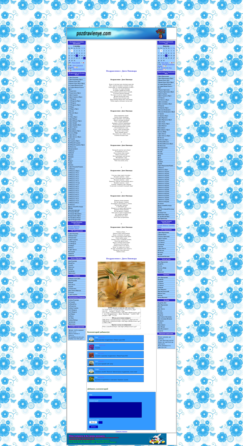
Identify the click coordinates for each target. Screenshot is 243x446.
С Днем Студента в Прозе (75, 97)
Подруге (70, 160)
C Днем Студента (73, 239)
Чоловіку (160, 153)
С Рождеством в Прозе (74, 93)
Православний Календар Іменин (165, 206)
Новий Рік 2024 (162, 303)
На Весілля (161, 137)
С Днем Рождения (73, 77)
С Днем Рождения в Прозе (75, 79)
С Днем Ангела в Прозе (74, 137)
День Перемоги (162, 289)
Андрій (159, 225)
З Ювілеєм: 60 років (163, 193)
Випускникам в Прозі (164, 129)
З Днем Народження (163, 76)
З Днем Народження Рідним (165, 165)
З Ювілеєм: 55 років (163, 191)
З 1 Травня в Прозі (163, 115)
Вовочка (160, 295)
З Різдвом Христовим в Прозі (166, 92)
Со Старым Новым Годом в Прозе (76, 88)
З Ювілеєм (161, 167)
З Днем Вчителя (162, 125)
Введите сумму (94, 420)
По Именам (71, 204)
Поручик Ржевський (163, 291)
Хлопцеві (160, 161)
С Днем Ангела (72, 135)
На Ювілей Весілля (163, 141)
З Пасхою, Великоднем (164, 109)
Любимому (71, 151)
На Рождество (72, 306)
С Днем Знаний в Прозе (74, 125)
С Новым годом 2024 (74, 278)
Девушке (70, 164)
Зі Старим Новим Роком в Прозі (165, 87)
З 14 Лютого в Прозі (163, 100)
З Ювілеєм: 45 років (163, 187)
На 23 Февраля (72, 312)
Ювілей (160, 270)
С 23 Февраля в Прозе (74, 105)
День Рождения (72, 261)
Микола (165, 225)
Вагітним (160, 313)
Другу (70, 158)
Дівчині (160, 163)
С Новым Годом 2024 (74, 81)
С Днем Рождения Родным (75, 166)
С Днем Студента (73, 95)
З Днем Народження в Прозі (165, 78)
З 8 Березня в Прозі (163, 107)
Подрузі (160, 159)
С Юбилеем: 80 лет (73, 202)
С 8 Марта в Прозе (73, 109)
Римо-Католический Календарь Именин (73, 210)
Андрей (70, 226)
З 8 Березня (161, 105)
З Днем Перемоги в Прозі (165, 119)
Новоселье (71, 267)
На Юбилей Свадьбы (74, 143)
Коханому (160, 149)
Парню (70, 162)
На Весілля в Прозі (163, 139)
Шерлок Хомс (161, 293)
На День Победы (73, 320)
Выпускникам (72, 129)
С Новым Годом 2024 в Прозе (76, 83)
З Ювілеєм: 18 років (163, 173)
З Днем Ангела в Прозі (164, 135)
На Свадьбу (71, 139)
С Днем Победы (72, 119)
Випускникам (161, 127)
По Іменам (161, 203)
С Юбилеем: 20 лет (73, 176)
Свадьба (70, 265)
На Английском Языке (74, 217)
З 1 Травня (161, 113)
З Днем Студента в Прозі (164, 96)
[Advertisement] (121, 14)
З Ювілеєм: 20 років (163, 175)
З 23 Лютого (161, 242)
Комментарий (93, 401)
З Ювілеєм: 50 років (163, 189)
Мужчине (70, 155)
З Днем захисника (163, 101)
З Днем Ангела (162, 133)
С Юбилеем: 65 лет (73, 196)
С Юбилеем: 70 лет (73, 198)
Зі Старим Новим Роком (164, 84)
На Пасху (71, 247)
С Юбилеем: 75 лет (73, 200)
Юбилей (70, 269)
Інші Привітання (162, 218)
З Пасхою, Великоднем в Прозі (166, 111)
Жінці (159, 155)
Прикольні (161, 272)
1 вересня (160, 331)
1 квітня (160, 323)
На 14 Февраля (72, 310)
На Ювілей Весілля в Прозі (165, 143)
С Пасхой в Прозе (73, 113)
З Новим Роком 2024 (163, 80)
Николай (76, 226)
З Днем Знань (161, 121)
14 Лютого (161, 283)
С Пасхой (71, 111)
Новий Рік (160, 264)
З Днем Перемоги (162, 117)
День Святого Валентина (165, 317)
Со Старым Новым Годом (75, 85)
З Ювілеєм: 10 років (163, 171)
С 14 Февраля (72, 99)
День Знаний (76, 62)
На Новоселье (72, 147)
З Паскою (160, 246)
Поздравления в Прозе (74, 215)
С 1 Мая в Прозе (72, 117)
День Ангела (161, 309)
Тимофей (71, 228)
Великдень (161, 321)
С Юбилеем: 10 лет (73, 172)
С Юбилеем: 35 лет (73, 184)
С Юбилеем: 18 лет (73, 174)
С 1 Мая (70, 115)
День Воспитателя (78, 69)
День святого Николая (74, 290)
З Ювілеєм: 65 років (163, 195)
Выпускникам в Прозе (74, 131)
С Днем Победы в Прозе (75, 121)
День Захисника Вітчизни (165, 319)
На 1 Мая (71, 318)
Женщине (71, 157)
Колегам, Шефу (162, 131)
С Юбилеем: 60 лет (73, 194)
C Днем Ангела (72, 249)
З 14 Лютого (161, 98)
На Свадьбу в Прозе (74, 141)
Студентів (160, 281)
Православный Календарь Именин (75, 207)
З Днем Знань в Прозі (164, 123)
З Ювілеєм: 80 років (163, 201)
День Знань (165, 62)
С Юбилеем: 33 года (74, 182)
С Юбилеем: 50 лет (73, 190)
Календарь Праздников (74, 213)
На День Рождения (73, 300)
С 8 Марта (71, 107)
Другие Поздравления (74, 219)
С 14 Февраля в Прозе (74, 101)
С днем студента (72, 294)
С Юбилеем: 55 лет (73, 192)
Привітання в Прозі (163, 214)
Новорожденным (73, 149)
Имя (90, 395)
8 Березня (160, 287)
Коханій (160, 151)
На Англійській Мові (163, 216)
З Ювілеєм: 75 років (163, 199)
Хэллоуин (71, 292)
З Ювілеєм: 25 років (163, 177)
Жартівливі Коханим (163, 256)
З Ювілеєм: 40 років (163, 185)
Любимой (71, 153)
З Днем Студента (162, 94)
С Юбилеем (71, 168)
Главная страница (121, 431)
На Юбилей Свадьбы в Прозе (76, 145)
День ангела (71, 284)
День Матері (161, 327)
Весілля (160, 266)
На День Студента (73, 308)
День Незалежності (163, 329)
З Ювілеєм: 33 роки (163, 181)
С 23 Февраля (72, 103)
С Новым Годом (72, 235)
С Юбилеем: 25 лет (73, 178)
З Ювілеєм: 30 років (163, 179)
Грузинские (71, 271)
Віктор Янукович (162, 297)
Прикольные (71, 273)
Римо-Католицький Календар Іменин (166, 209)
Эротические (71, 322)
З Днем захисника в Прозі (165, 103)
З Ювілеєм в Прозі (163, 169)
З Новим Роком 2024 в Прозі (166, 82)
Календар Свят (162, 212)
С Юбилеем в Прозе (73, 170)
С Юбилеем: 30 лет (73, 180)
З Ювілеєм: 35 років (163, 183)
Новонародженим (163, 147)
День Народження (163, 262)
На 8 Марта (71, 314)
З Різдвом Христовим (164, 90)
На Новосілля (161, 145)
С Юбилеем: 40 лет (73, 186)
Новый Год (71, 263)
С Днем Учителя (72, 127)
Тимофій (171, 225)
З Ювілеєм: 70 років (163, 197)
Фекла (77, 228)
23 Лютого (161, 285)
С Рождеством (72, 91)
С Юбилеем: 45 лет (73, 188)
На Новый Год (72, 304)
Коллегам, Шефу (73, 133)
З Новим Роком (162, 234)
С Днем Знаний (72, 123)
